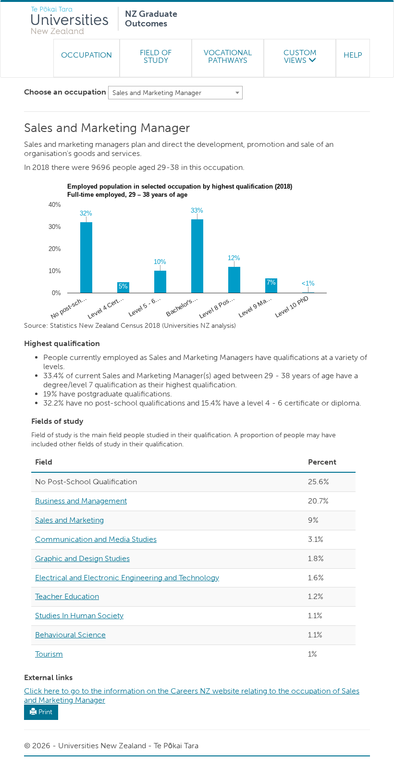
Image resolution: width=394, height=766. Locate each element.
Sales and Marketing (69, 520)
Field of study (156, 56)
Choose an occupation (65, 91)
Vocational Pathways (228, 56)
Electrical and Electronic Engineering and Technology (127, 577)
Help (353, 55)
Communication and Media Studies (96, 539)
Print (44, 712)
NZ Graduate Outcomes (151, 17)
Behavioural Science (70, 634)
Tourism (49, 653)
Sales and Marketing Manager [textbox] (156, 93)
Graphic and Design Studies (82, 558)
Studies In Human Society (79, 615)
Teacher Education (67, 596)
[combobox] (175, 92)
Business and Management (81, 500)
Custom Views (300, 56)
